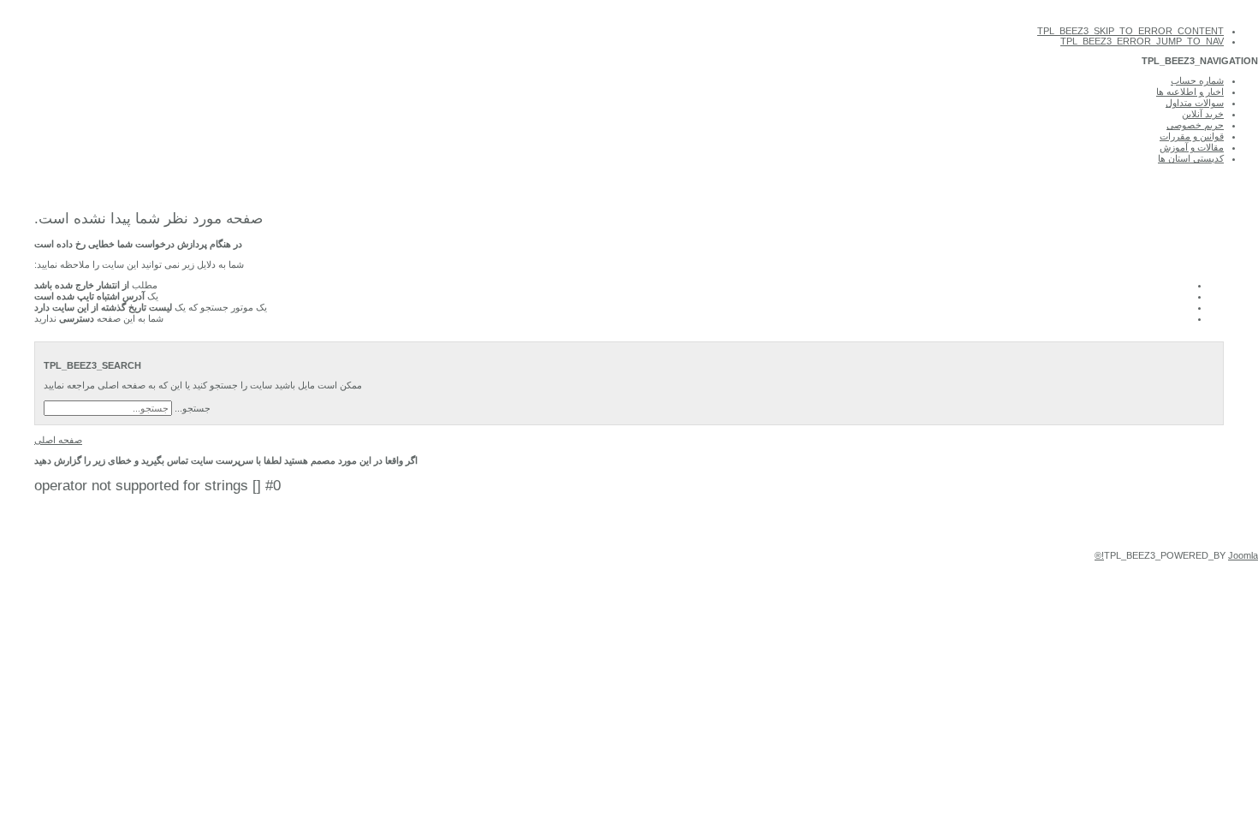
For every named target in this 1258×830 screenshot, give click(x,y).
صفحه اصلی (58, 440)
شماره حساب (1197, 80)
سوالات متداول (1195, 103)
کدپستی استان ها (1191, 158)
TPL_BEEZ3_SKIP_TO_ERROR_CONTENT (1130, 31)
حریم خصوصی (1195, 125)
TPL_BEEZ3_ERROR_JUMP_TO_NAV (1142, 41)
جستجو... (193, 408)
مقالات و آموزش (1192, 147)
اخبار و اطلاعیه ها (1190, 91)
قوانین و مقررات (1192, 136)
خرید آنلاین (1203, 114)
